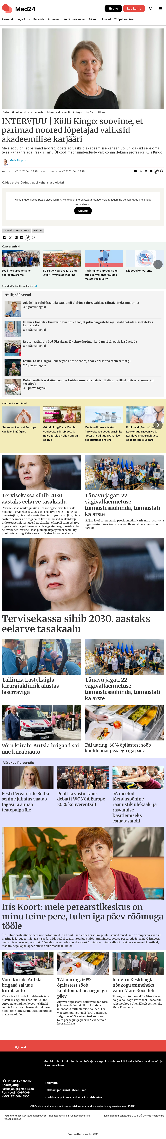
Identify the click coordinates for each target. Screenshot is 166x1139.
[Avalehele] (53, 8)
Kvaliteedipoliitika (80, 1115)
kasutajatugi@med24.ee (18, 1088)
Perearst (7, 19)
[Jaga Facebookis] (135, 171)
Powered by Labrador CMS (83, 1134)
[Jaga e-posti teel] (151, 171)
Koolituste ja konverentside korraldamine (73, 1097)
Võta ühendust (12, 1115)
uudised (38, 230)
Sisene (113, 8)
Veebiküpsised (13, 1118)
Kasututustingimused (34, 1115)
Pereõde (38, 19)
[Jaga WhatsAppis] (161, 171)
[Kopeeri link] (156, 171)
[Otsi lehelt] (150, 8)
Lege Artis (23, 19)
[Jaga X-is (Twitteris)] (140, 171)
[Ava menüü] (160, 8)
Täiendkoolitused (100, 19)
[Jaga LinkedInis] (145, 171)
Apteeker (54, 19)
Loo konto (134, 8)
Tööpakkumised (124, 19)
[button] (7, 264)
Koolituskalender (74, 19)
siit (35, 286)
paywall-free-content (16, 230)
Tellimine (51, 1082)
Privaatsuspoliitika (58, 1115)
